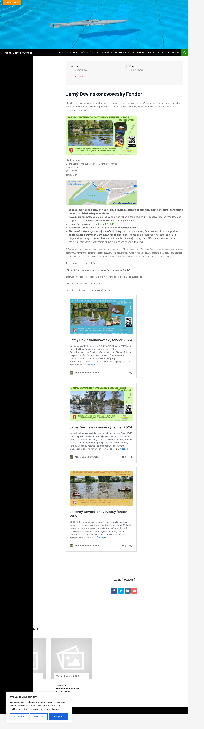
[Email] (134, 591)
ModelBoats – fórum (124, 52)
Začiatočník (86, 52)
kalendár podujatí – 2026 (148, 52)
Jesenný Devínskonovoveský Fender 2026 (67, 689)
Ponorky (71, 52)
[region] (39, 707)
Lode (59, 52)
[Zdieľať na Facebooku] (114, 591)
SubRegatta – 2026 (21, 685)
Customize (19, 716)
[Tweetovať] (121, 591)
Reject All (38, 716)
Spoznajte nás (103, 52)
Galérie (165, 52)
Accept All (58, 716)
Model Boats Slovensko (18, 52)
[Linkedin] (128, 591)
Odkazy (175, 52)
